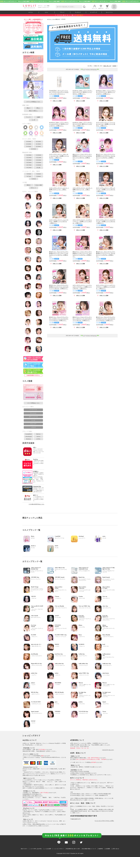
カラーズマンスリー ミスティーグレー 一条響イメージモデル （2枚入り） (82, 221)
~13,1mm (38, 157)
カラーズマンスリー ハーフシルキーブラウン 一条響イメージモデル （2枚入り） (82, 287)
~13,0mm (28, 157)
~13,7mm (28, 165)
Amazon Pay (37, 486)
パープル (31, 135)
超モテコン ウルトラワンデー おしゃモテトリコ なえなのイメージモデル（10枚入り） (58, 318)
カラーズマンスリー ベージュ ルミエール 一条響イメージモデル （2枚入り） (105, 124)
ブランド (62, 12)
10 (94, 69)
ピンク (36, 135)
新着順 (114, 66)
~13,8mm (38, 165)
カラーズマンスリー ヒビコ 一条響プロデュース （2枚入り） (59, 189)
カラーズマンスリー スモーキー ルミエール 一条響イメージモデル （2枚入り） (59, 156)
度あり (28, 108)
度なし (38, 108)
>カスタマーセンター (108, 750)
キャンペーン (109, 12)
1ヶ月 (33, 120)
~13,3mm (28, 160)
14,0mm (28, 141)
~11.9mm (28, 155)
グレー (36, 129)
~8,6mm (38, 174)
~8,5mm (28, 174)
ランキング (78, 12)
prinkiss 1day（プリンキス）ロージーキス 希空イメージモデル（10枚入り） (82, 124)
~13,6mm (38, 162)
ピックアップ (93, 12)
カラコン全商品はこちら (33, 101)
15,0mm (33, 149)
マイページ (94, 8)
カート (107, 8)
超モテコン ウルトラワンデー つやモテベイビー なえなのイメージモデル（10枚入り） (105, 318)
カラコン (30, 12)
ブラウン (31, 129)
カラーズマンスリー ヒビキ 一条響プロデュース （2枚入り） (82, 189)
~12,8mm (38, 155)
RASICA (28, 439)
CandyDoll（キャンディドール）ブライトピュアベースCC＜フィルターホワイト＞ (58, 92)
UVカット (33, 188)
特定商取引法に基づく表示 (73, 848)
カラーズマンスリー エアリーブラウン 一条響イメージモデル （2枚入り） (105, 287)
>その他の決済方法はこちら (36, 504)
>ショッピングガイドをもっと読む (104, 820)
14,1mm (38, 141)
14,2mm (28, 144)
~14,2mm (28, 167)
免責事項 (100, 848)
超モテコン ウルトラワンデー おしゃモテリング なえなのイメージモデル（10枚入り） (82, 318)
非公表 (38, 167)
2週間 (38, 117)
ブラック (25, 129)
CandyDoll (28, 434)
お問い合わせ (115, 848)
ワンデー (28, 117)
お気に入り (101, 8)
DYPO (38, 439)
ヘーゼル (42, 135)
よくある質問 (47, 848)
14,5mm (38, 146)
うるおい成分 (38, 185)
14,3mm (38, 144)
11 (96, 69)
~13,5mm (28, 162)
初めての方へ (24, 848)
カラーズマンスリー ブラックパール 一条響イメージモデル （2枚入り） (105, 189)
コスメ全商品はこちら (33, 403)
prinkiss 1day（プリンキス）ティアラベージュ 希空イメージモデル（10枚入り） (106, 92)
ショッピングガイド (59, 848)
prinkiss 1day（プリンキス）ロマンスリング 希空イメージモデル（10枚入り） (82, 92)
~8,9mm (33, 179)
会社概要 (107, 848)
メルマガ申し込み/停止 (36, 848)
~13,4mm (38, 160)
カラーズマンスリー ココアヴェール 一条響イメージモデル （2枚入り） (105, 221)
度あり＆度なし (33, 110)
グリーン (25, 135)
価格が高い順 (107, 66)
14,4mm (28, 146)
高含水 (28, 185)
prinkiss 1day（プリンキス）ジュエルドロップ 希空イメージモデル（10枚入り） (59, 124)
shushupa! (29, 436)
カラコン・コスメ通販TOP (53, 19)
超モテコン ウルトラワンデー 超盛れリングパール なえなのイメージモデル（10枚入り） (58, 287)
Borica (38, 434)
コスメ (46, 12)
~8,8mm (38, 176)
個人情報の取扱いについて (89, 848)
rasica (38, 436)
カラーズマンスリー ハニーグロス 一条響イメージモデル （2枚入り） (58, 221)
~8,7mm (28, 176)
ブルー (41, 129)
